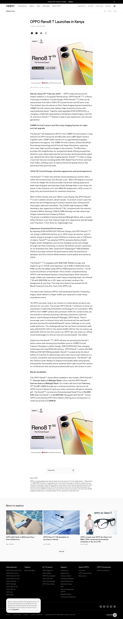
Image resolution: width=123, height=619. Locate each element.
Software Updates (67, 578)
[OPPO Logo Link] (10, 6)
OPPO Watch (46, 573)
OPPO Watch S (47, 570)
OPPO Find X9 (11, 581)
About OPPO (56, 6)
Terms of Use (17, 614)
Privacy (8, 614)
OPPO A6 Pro (10, 589)
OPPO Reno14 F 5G (12, 578)
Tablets (31, 6)
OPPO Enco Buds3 (48, 576)
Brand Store (65, 573)
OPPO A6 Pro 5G (12, 587)
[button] (115, 615)
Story (115, 11)
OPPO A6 (9, 592)
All (105, 11)
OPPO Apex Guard (85, 573)
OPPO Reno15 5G (12, 573)
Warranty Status (66, 584)
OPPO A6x (9, 595)
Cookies (25, 614)
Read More (15, 609)
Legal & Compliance (36, 614)
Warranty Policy (66, 594)
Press (109, 11)
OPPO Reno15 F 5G (12, 576)
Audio (38, 6)
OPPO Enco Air (47, 578)
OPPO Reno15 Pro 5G (13, 570)
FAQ (62, 587)
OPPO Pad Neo (29, 570)
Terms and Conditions (68, 597)
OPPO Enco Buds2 (48, 581)
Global (70, 2)
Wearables (46, 6)
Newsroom (82, 576)
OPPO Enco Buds (48, 584)
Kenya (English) (111, 615)
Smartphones (22, 6)
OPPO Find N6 (11, 584)
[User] (114, 6)
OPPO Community (103, 570)
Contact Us (64, 570)
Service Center (66, 576)
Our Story (82, 570)
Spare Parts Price (67, 581)
